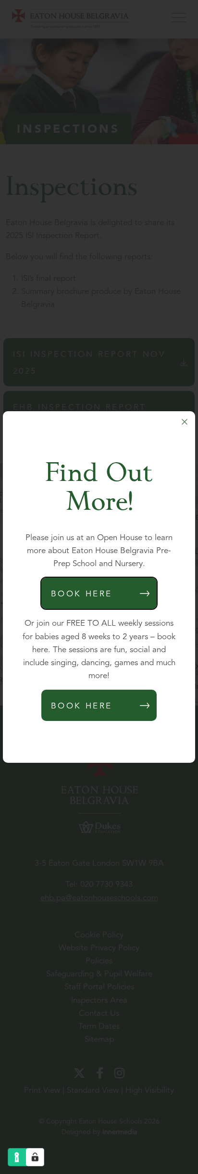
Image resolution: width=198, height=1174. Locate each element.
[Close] (184, 421)
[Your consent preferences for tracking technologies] (35, 1157)
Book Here (81, 594)
